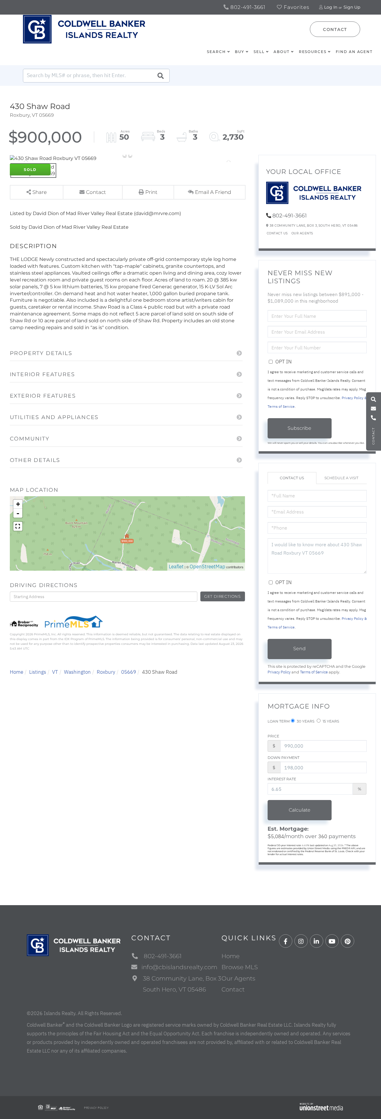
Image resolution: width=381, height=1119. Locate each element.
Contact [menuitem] (233, 989)
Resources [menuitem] (313, 51)
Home (16, 672)
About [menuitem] (281, 51)
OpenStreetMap (207, 566)
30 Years (305, 721)
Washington (77, 672)
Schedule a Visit (341, 478)
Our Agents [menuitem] (238, 978)
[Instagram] (301, 941)
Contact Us (277, 233)
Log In (330, 7)
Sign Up (351, 7)
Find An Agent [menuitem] (354, 51)
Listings (37, 672)
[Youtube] (332, 941)
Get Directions (222, 596)
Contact (335, 29)
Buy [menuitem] (239, 51)
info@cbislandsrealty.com (179, 967)
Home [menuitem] (230, 956)
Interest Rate (282, 779)
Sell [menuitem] (259, 51)
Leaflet (176, 566)
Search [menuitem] (216, 51)
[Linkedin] (316, 941)
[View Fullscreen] (17, 526)
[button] (160, 75)
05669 (128, 672)
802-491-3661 (247, 7)
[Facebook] (285, 941)
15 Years (330, 721)
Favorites (295, 7)
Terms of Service (314, 672)
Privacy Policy (279, 672)
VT (55, 672)
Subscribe (299, 428)
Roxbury (106, 672)
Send (299, 648)
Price (273, 736)
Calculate (299, 810)
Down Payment (283, 757)
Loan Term (279, 721)
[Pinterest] (347, 941)
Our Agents (302, 233)
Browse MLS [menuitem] (239, 967)
